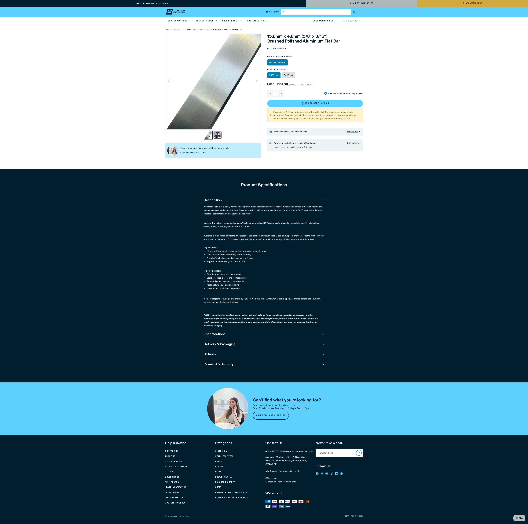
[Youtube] (326, 473)
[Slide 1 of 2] (208, 135)
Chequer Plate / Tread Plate (231, 492)
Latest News (172, 492)
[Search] (316, 12)
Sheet (218, 487)
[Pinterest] (341, 473)
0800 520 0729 (197, 152)
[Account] (354, 12)
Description (213, 200)
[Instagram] (322, 473)
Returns (210, 354)
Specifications (214, 334)
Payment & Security (218, 364)
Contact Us (171, 451)
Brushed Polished (225, 482)
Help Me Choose (173, 461)
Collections (172, 477)
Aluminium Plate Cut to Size (231, 498)
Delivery (170, 472)
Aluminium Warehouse (180, 516)
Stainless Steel (224, 456)
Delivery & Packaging (220, 344)
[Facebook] (317, 473)
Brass (218, 461)
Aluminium (177, 29)
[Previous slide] (3, 3)
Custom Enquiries (175, 503)
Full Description (276, 49)
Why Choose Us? (174, 498)
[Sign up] (359, 453)
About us (170, 456)
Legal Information (176, 487)
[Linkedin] (336, 473)
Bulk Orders (172, 482)
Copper (219, 467)
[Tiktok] (331, 473)
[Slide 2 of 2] (217, 135)
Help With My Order (176, 467)
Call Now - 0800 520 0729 (271, 415)
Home (167, 29)
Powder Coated (224, 477)
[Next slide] (301, 3)
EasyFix (219, 472)
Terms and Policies (354, 516)
